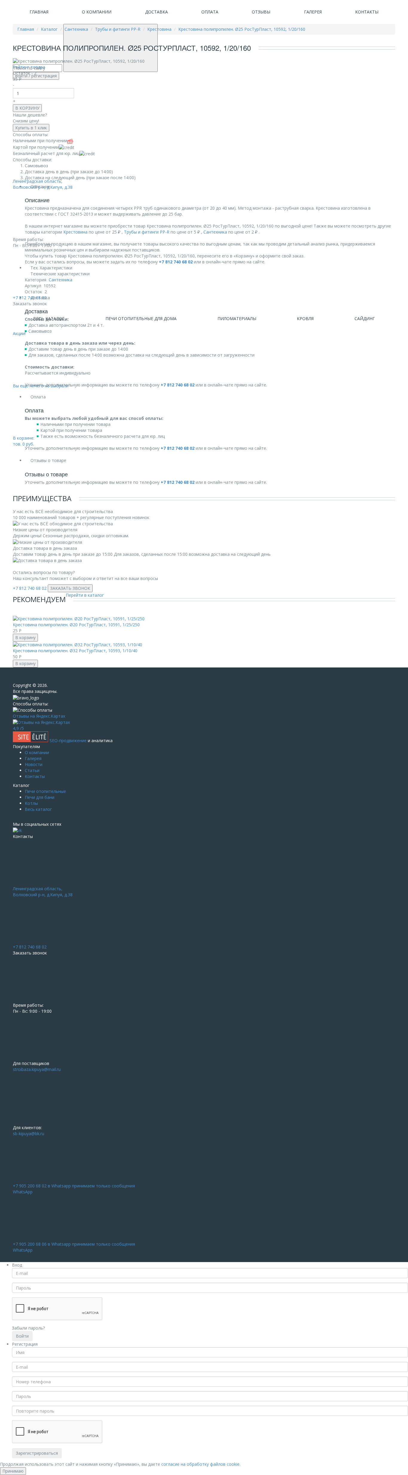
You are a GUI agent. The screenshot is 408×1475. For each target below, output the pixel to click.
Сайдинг (365, 318)
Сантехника (215, 232)
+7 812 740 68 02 (30, 588)
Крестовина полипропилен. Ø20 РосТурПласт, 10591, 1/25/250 (76, 624)
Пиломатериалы (236, 318)
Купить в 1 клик (31, 128)
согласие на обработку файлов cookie (200, 1464)
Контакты (366, 12)
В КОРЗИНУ (27, 108)
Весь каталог (38, 809)
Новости (33, 764)
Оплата (209, 12)
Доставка (156, 12)
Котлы (31, 803)
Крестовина (75, 232)
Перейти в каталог (85, 595)
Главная (39, 12)
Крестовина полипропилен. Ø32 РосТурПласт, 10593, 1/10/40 (75, 650)
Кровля (305, 318)
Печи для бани (39, 797)
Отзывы (261, 12)
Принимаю (13, 1471)
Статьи (32, 770)
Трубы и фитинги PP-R (146, 232)
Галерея (313, 12)
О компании (96, 12)
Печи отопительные (45, 791)
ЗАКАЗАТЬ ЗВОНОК (70, 588)
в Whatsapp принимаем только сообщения (74, 1189)
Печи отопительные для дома (141, 318)
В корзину (25, 637)
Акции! (19, 333)
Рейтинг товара (29, 67)
